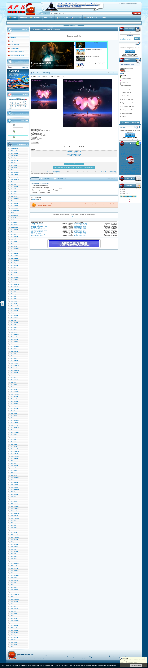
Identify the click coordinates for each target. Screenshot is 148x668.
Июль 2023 (18, 98)
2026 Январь (14, 630)
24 (10, 106)
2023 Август (14, 561)
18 (12, 105)
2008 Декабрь (15, 150)
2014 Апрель (14, 294)
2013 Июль (14, 272)
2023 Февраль (15, 546)
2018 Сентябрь (15, 420)
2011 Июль (14, 222)
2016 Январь (14, 344)
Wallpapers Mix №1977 (80, 230)
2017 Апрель (14, 379)
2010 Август (14, 196)
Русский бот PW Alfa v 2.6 (38, 228)
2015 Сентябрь (15, 334)
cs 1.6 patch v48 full (36, 227)
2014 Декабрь (15, 313)
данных (125, 163)
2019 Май (13, 439)
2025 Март (13, 606)
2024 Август (14, 589)
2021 (132, 173)
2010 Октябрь (15, 201)
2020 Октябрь (15, 480)
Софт (124, 152)
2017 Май (13, 382)
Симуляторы (135, 158)
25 (12, 106)
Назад (35, 178)
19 (15, 105)
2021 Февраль (15, 489)
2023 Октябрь (15, 565)
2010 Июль (14, 193)
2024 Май (13, 582)
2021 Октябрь (15, 508)
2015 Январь (14, 315)
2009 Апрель (14, 160)
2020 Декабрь (15, 484)
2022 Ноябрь (14, 539)
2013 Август (14, 274)
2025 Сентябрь (15, 620)
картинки (135, 160)
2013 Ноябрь (14, 282)
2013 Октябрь (15, 279)
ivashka (39, 76)
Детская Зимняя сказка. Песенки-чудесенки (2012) (47, 189)
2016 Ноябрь (14, 367)
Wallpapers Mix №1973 (80, 235)
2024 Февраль (15, 575)
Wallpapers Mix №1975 (80, 232)
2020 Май (13, 468)
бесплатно (132, 154)
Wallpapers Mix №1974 (80, 234)
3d (127, 162)
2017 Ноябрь (14, 396)
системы (129, 169)
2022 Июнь (14, 527)
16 (25, 103)
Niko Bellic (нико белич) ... (38, 235)
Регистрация (123, 38)
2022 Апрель (14, 522)
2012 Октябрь (15, 251)
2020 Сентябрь (15, 477)
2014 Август (14, 303)
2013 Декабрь (15, 284)
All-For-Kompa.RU (27, 654)
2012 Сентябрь (15, 248)
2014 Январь (14, 286)
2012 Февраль (15, 232)
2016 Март (13, 348)
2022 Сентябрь (15, 534)
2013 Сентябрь (15, 277)
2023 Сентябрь (15, 563)
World (138, 161)
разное (138, 169)
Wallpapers (123, 161)
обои (129, 162)
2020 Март (13, 463)
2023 (138, 173)
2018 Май (13, 410)
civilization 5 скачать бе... (37, 231)
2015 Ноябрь (14, 339)
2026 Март (13, 635)
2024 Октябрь (15, 594)
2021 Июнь (14, 499)
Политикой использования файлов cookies (102, 665)
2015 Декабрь (15, 341)
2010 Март (13, 184)
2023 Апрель (14, 551)
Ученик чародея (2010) (41, 62)
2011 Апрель (14, 215)
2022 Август (14, 532)
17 (10, 105)
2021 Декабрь (15, 513)
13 (18, 103)
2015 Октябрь (15, 336)
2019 (125, 173)
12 (15, 103)
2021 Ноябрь (14, 511)
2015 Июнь (14, 327)
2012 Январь (14, 229)
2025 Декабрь (15, 627)
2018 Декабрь (15, 427)
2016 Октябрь (15, 365)
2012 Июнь (14, 241)
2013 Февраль (15, 260)
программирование (126, 158)
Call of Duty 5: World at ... (37, 223)
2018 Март (13, 406)
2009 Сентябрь (15, 172)
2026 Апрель (14, 637)
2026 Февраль (15, 632)
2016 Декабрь (15, 370)
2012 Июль (14, 243)
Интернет (135, 152)
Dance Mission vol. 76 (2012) (41, 187)
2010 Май (13, 189)
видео (123, 147)
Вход (78, 216)
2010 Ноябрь (14, 203)
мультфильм (129, 147)
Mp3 (37, 199)
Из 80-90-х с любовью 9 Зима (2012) (43, 192)
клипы (129, 150)
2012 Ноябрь (14, 253)
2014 (122, 171)
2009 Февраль (15, 155)
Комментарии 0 (48, 178)
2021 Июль (14, 501)
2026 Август (14, 647)
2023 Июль (14, 558)
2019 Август (14, 446)
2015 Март (13, 320)
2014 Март (13, 291)
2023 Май (13, 553)
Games (127, 171)
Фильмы (134, 156)
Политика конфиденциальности (81, 657)
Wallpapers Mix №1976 (80, 231)
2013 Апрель (14, 265)
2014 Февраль (15, 289)
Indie (125, 169)
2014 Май (13, 296)
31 (10, 108)
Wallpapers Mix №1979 (80, 227)
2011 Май (13, 217)
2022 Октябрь (15, 537)
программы (129, 160)
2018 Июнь (14, 413)
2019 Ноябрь (14, 453)
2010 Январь (14, 181)
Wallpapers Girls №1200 (80, 223)
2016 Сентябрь (15, 363)
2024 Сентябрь (15, 592)
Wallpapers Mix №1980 (80, 226)
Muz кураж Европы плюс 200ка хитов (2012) (46, 190)
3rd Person (133, 165)
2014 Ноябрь (14, 310)
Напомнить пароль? (125, 39)
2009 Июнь (14, 165)
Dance (33, 199)
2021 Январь (14, 487)
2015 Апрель (14, 322)
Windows (129, 152)
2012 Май (13, 239)
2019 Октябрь (15, 451)
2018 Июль (14, 415)
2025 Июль (14, 616)
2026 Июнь (14, 642)
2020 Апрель (14, 465)
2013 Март (13, 263)
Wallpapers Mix (136, 163)
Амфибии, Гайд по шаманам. (39, 226)
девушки (134, 161)
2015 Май (13, 325)
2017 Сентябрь (15, 391)
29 (23, 106)
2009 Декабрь (15, 179)
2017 (137, 171)
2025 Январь (14, 601)
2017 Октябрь (15, 394)
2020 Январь (14, 458)
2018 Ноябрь (14, 425)
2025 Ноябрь (14, 625)
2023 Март (13, 549)
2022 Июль (14, 530)
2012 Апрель (14, 236)
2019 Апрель (14, 437)
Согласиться (136, 665)
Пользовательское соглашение (100, 657)
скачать (125, 154)
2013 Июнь (14, 270)
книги (135, 149)
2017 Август (14, 389)
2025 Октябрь (15, 623)
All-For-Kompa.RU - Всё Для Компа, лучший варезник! (45, 29)
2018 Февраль (15, 403)
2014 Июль (14, 301)
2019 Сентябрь (15, 449)
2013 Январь (14, 258)
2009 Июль (14, 167)
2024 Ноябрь (14, 596)
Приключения (125, 165)
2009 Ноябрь (14, 177)
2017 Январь (14, 372)
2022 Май (13, 525)
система (128, 156)
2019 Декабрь (15, 456)
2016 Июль (14, 358)
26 (15, 106)
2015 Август (14, 332)
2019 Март (13, 434)
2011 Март (13, 212)
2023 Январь (14, 544)
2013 (134, 169)
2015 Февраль (15, 317)
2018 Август (14, 418)
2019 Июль (14, 444)
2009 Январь (14, 153)
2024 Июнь (14, 585)
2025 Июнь (14, 613)
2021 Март (13, 491)
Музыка (115, 73)
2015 (130, 171)
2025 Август (14, 618)
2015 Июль (14, 329)
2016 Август (14, 360)
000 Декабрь (14, 148)
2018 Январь (14, 401)
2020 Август (14, 475)
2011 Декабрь (15, 227)
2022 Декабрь (15, 542)
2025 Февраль (15, 604)
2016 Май (13, 353)
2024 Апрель (14, 580)
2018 (121, 173)
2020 (128, 173)
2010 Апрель (14, 186)
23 (25, 105)
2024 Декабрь (15, 599)
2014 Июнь (14, 298)
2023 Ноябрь (14, 568)
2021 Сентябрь (15, 506)
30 (25, 106)
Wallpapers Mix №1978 (80, 228)
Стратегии (124, 167)
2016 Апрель (14, 351)
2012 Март (13, 234)
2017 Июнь (14, 384)
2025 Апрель (14, 608)
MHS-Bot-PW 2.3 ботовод (38, 234)
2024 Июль (14, 587)
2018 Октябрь (15, 422)
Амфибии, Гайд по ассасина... (39, 224)
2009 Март (13, 158)
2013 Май (13, 267)
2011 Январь (14, 208)
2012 (123, 160)
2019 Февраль (15, 432)
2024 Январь (14, 573)
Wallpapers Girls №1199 (80, 224)
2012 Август (14, 246)
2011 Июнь (14, 220)
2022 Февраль (15, 518)
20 (18, 105)
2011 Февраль (15, 210)
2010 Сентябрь (15, 198)
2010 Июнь (14, 191)
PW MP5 (33, 232)
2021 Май (13, 496)
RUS (121, 163)
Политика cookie (114, 657)
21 (20, 105)
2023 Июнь (14, 556)
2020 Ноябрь (14, 482)
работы (137, 154)
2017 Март (13, 377)
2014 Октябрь (15, 308)
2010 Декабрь (15, 205)
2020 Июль (14, 472)
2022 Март (13, 520)
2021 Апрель (14, 494)
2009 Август (14, 170)
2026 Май (13, 639)
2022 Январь (14, 515)
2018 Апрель (14, 408)
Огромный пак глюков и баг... (39, 230)
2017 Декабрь (15, 398)
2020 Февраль (15, 460)
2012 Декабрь (15, 255)
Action (124, 156)
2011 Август (14, 224)
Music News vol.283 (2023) (52, 171)
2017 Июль (14, 387)
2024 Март (13, 577)
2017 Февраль (15, 375)
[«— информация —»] (130, 201)
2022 (135, 173)
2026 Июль (14, 644)
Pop (40, 199)
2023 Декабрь (15, 570)
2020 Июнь (14, 470)
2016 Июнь (14, 356)
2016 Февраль (15, 346)
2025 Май (13, 611)
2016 (134, 171)
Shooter (129, 163)
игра (137, 165)
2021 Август (14, 503)
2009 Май (13, 162)
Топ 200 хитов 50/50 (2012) (40, 185)
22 (23, 105)
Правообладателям (69, 163)
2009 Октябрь (15, 174)
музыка (123, 150)
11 (12, 103)
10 (10, 103)
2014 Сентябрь (15, 305)
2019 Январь (14, 429)
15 (23, 103)
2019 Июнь (14, 441)
